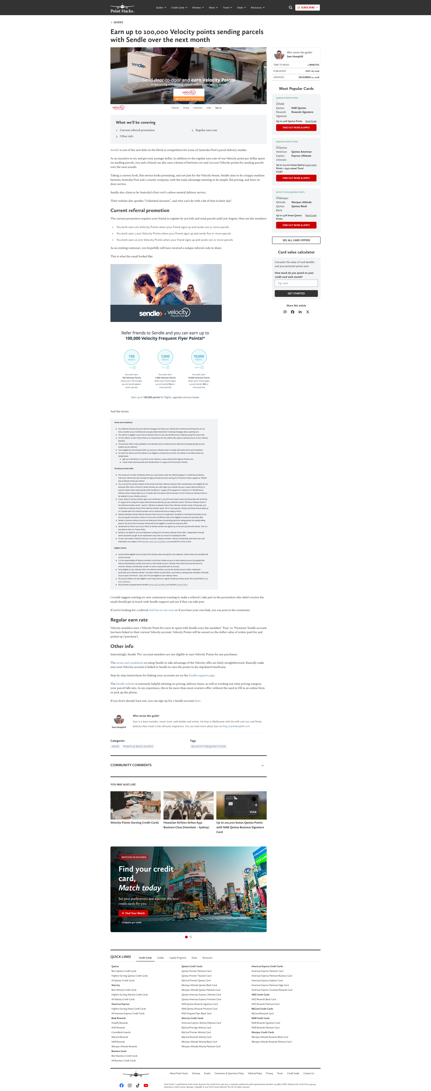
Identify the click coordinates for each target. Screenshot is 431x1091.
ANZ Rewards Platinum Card (265, 1004)
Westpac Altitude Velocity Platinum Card (200, 1046)
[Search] (289, 7)
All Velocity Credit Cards (123, 999)
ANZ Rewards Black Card (264, 999)
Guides (159, 7)
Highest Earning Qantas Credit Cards (129, 975)
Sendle (114, 150)
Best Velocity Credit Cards (124, 990)
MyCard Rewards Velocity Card (196, 1037)
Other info (126, 136)
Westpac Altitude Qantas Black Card (199, 985)
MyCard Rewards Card (262, 1013)
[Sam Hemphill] (119, 719)
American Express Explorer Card (267, 980)
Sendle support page (201, 675)
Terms (280, 1073)
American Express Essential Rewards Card (272, 990)
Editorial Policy (255, 1073)
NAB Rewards (118, 1041)
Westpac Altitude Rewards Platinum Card (271, 1041)
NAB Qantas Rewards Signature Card (199, 1004)
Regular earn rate (206, 130)
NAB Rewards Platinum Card (265, 1027)
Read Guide (311, 121)
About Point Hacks (179, 1073)
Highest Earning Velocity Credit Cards (129, 994)
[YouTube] (145, 1086)
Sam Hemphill (119, 727)
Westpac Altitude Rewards (124, 1046)
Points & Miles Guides (138, 746)
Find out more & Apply (296, 178)
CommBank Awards (121, 1032)
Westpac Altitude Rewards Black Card (270, 1037)
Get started (296, 293)
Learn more (311, 165)
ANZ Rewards (118, 1027)
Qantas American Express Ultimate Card (201, 994)
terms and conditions (129, 663)
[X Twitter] (308, 312)
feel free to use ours (161, 610)
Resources (256, 7)
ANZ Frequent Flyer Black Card (196, 1013)
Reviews (196, 7)
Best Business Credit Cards (124, 1055)
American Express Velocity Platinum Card (201, 1022)
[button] (186, 937)
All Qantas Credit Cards (123, 980)
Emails (207, 1073)
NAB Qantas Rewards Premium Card (199, 1008)
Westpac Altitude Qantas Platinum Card (200, 990)
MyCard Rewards (119, 1037)
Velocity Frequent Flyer (208, 746)
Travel (226, 7)
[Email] (285, 312)
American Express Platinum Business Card (272, 975)
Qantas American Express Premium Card (201, 999)
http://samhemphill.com (236, 726)
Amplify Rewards (119, 1022)
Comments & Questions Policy (229, 1073)
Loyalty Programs (177, 957)
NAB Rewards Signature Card (266, 1022)
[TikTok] (137, 1086)
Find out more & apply (296, 127)
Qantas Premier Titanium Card (196, 975)
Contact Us (308, 1073)
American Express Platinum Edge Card (270, 985)
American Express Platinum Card (267, 971)
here (197, 701)
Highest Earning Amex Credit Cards (128, 1008)
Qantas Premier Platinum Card (196, 971)
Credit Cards (177, 7)
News (212, 7)
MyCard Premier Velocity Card (196, 1032)
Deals (240, 7)
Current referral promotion (137, 130)
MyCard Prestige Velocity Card (196, 1027)
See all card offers (296, 240)
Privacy (269, 1073)
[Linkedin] (300, 312)
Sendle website (125, 684)
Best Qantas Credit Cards (123, 971)
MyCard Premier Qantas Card (195, 980)
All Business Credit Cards (123, 1060)
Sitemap (196, 1073)
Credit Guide (293, 1073)
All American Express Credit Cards (128, 1013)
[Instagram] (129, 1086)
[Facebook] (292, 312)
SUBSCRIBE (308, 7)
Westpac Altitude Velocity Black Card (199, 1041)
